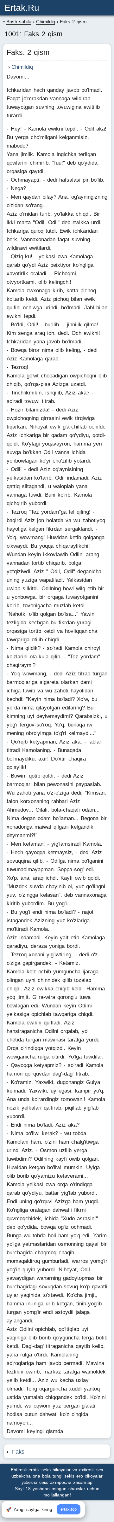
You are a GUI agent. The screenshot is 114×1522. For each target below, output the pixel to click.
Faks (18, 1452)
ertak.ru (21, 8)
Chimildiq (22, 67)
